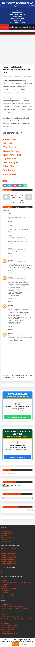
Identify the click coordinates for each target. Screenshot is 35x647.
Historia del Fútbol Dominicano (9, 588)
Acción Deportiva (5, 604)
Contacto (17, 20)
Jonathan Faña (5, 590)
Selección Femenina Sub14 (8, 563)
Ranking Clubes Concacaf (8, 627)
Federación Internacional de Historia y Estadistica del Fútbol (17, 619)
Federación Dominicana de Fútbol (10, 616)
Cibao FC (3, 612)
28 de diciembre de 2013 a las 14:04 (17, 249)
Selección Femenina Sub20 (8, 557)
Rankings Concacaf (6, 631)
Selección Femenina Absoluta (9, 633)
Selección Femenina (17, 22)
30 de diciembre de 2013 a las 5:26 (17, 278)
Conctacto (4, 539)
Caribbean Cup (5, 584)
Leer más (24, 644)
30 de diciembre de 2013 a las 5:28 (17, 307)
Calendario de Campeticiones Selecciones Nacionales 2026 (17, 582)
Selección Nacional (17, 14)
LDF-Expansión (5, 592)
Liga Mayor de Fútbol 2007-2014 (10, 597)
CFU (2, 610)
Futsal (2, 571)
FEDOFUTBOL (5, 586)
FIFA (2, 621)
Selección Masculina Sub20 (8, 549)
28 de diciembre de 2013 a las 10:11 (17, 227)
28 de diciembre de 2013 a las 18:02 (17, 261)
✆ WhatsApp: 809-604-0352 (17, 417)
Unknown (10, 260)
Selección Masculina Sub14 (8, 555)
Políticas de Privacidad (7, 533)
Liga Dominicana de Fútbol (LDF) (10, 625)
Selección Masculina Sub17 (8, 551)
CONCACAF (4, 614)
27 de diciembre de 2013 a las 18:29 (17, 215)
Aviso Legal (4, 535)
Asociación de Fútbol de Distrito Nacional (12, 606)
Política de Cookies (6, 531)
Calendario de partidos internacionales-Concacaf (14, 608)
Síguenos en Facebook (17, 457)
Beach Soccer (4, 573)
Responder (10, 221)
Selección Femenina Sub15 (8, 561)
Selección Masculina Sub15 (8, 553)
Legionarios (17, 16)
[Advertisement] (17, 51)
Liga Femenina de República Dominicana (12, 595)
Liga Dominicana (17, 12)
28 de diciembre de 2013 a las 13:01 (17, 237)
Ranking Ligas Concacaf (7, 629)
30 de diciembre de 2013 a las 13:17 (17, 335)
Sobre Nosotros (17, 18)
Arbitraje (3, 580)
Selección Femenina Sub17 (8, 559)
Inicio (17, 10)
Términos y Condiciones (7, 537)
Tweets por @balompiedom (10, 473)
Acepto (15, 644)
